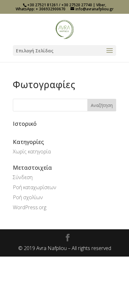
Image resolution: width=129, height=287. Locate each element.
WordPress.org (29, 207)
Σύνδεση (23, 177)
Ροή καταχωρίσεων (34, 187)
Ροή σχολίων (28, 197)
